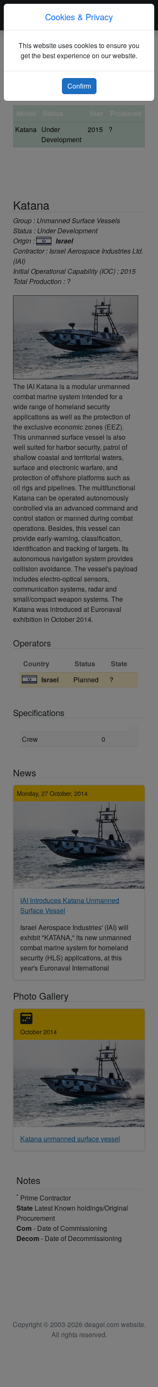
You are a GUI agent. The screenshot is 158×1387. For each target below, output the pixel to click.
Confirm (79, 86)
